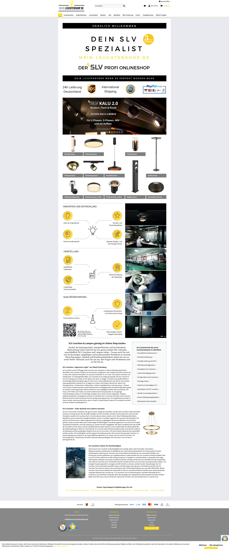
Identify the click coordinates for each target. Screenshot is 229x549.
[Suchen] (124, 6)
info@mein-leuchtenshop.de (76, 519)
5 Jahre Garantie (114, 515)
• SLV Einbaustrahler (123, 490)
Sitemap (151, 525)
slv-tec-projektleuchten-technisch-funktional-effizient (114, 116)
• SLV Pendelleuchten (141, 490)
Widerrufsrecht (151, 515)
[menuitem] (110, 6)
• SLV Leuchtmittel (157, 490)
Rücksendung (114, 518)
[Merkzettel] (145, 6)
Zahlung (114, 525)
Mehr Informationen (61, 546)
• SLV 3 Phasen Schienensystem (102, 490)
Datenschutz (151, 518)
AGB (151, 522)
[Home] (60, 15)
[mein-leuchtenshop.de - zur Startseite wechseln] (72, 6)
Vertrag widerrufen (151, 528)
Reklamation (114, 520)
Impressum (151, 520)
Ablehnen (203, 545)
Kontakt (114, 527)
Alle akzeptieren (216, 545)
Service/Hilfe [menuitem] (165, 1)
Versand (114, 522)
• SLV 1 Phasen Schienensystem (77, 490)
